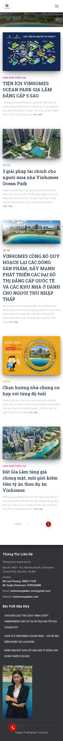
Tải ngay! (44, 363)
